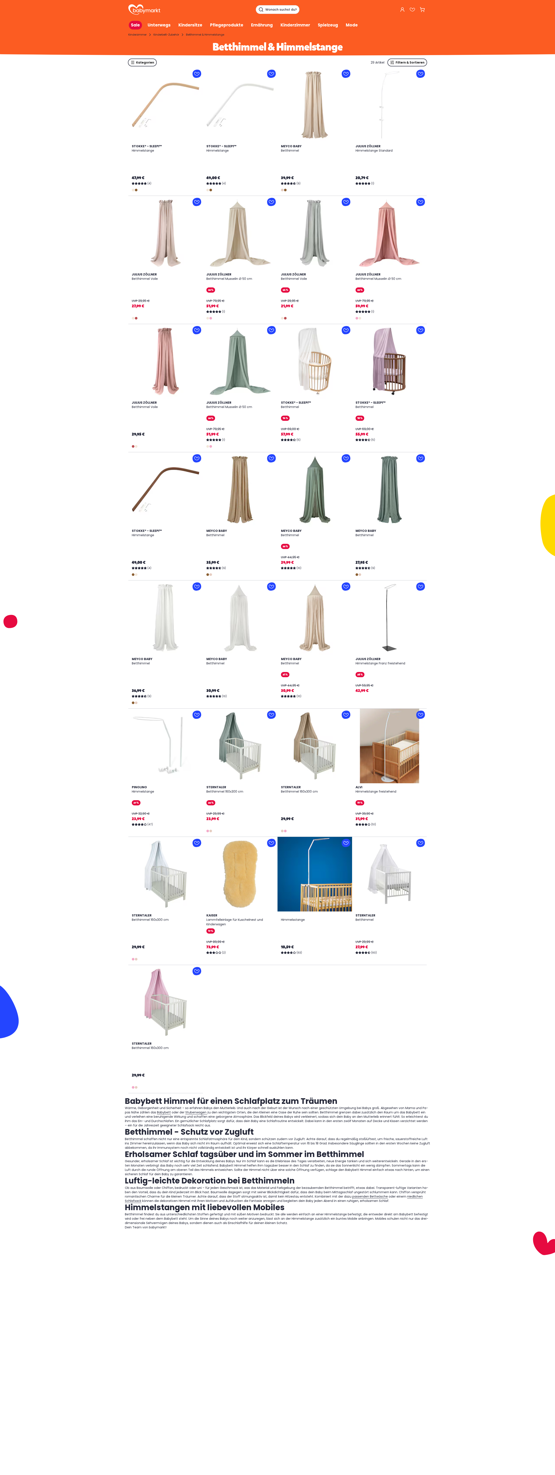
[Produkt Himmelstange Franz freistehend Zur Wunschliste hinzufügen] (420, 586)
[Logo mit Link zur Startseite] (144, 9)
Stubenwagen (196, 1112)
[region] (165, 105)
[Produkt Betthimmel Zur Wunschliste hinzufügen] (346, 73)
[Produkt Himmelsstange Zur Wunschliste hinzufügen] (346, 843)
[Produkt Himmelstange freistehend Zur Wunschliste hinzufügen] (420, 714)
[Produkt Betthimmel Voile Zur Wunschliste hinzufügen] (197, 202)
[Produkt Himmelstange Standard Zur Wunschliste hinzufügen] (420, 73)
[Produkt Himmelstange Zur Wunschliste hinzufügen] (197, 73)
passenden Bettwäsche (370, 1196)
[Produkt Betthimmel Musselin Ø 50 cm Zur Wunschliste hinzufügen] (271, 202)
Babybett (164, 1112)
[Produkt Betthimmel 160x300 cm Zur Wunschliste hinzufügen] (271, 714)
